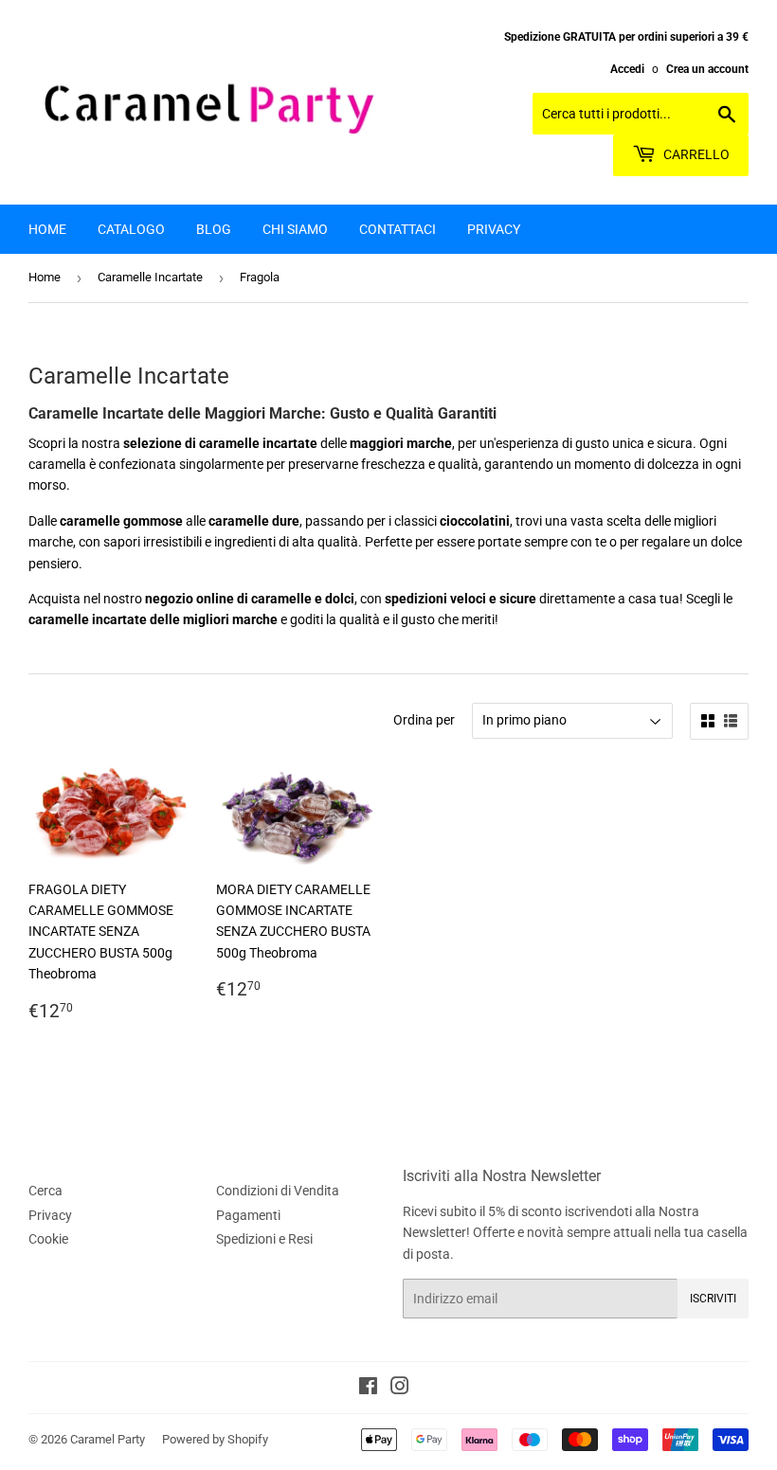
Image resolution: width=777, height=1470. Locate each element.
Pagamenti (248, 1215)
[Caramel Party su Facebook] (368, 1388)
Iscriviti (713, 1298)
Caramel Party (107, 1439)
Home (47, 229)
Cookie (48, 1238)
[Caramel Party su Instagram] (399, 1388)
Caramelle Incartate (150, 277)
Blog (213, 229)
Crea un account (707, 69)
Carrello (695, 154)
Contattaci (397, 229)
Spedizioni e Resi (264, 1238)
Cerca (45, 1190)
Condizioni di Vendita (277, 1190)
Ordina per (424, 719)
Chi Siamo (295, 229)
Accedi (627, 69)
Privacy (493, 229)
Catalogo (131, 229)
